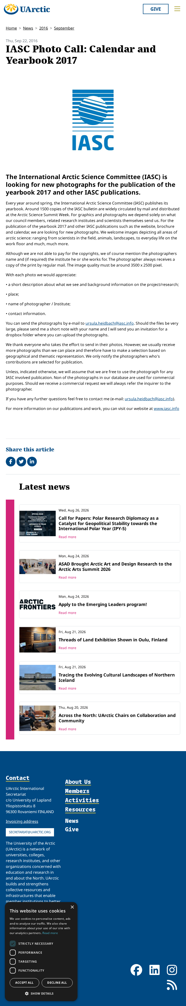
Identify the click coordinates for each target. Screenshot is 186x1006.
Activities (82, 800)
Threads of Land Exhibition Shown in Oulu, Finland (113, 640)
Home (11, 28)
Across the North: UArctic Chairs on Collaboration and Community (117, 717)
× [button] (72, 907)
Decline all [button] (57, 983)
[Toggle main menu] (177, 9)
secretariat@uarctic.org (30, 832)
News (28, 28)
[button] (41, 993)
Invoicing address (22, 821)
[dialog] (41, 951)
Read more (67, 536)
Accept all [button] (24, 983)
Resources (80, 809)
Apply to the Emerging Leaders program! (103, 604)
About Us (78, 782)
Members (77, 791)
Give (155, 9)
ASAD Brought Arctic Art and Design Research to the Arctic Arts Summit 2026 (115, 566)
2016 (43, 28)
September (64, 28)
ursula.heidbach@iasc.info (109, 323)
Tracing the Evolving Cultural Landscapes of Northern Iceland (117, 677)
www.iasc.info (166, 408)
